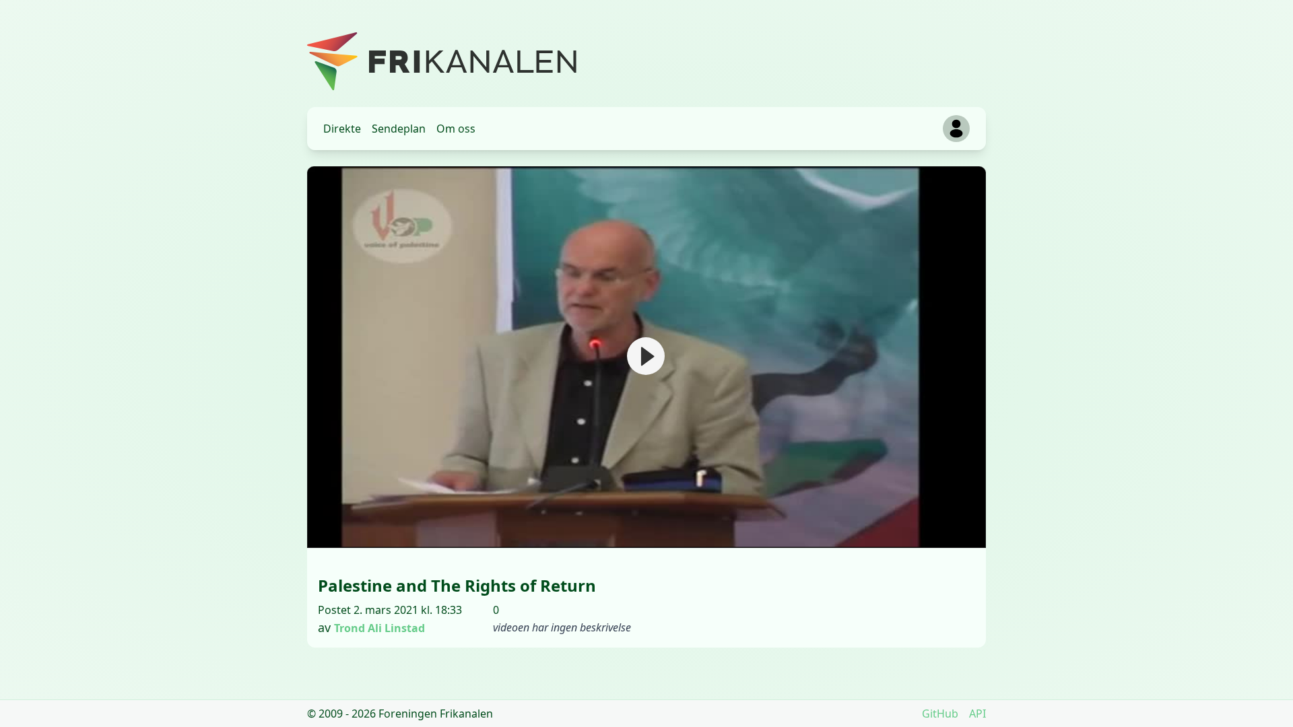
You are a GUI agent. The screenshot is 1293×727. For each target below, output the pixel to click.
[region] (646, 357)
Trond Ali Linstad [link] (379, 628)
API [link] (977, 713)
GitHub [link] (940, 713)
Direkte (342, 128)
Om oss (455, 128)
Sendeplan (399, 128)
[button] (646, 356)
